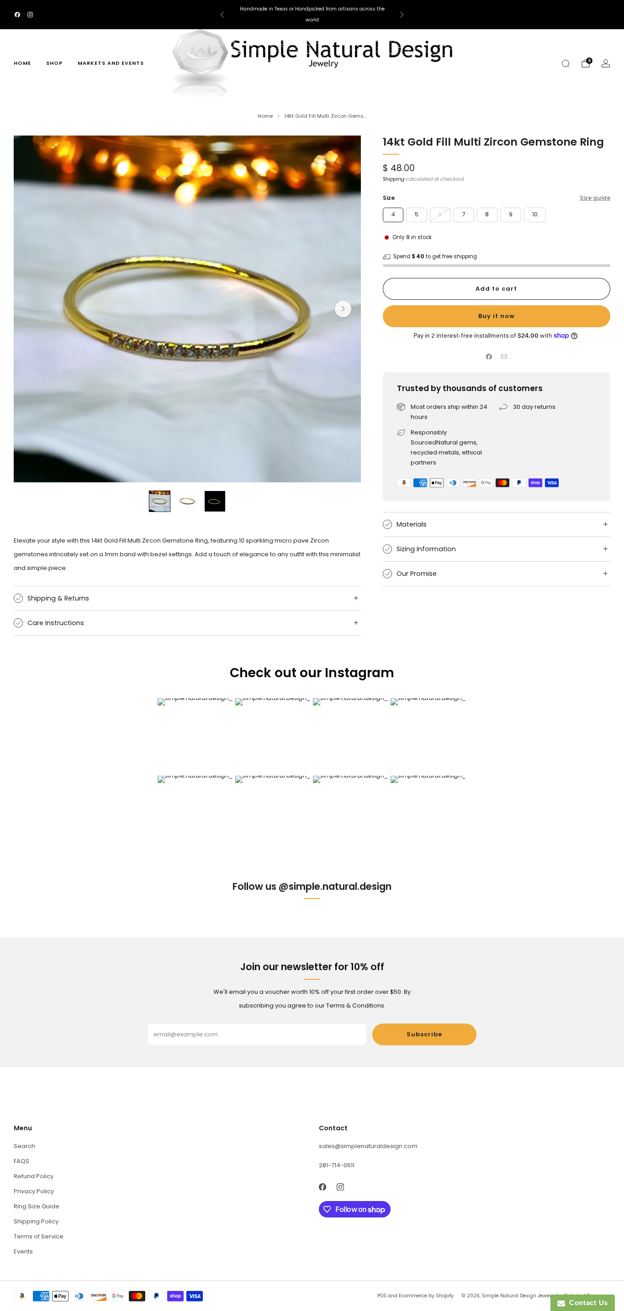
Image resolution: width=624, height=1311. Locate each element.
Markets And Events (111, 63)
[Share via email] (503, 356)
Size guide (595, 198)
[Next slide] (343, 309)
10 (535, 214)
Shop (54, 63)
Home (22, 63)
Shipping (393, 179)
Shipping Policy (36, 1221)
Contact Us (586, 1302)
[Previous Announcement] (222, 15)
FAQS (21, 1161)
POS (381, 1295)
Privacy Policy (34, 1191)
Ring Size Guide (36, 1206)
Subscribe (424, 1034)
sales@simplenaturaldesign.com (368, 1146)
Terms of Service (38, 1236)
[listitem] (312, 14)
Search (24, 1146)
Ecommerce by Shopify (426, 1295)
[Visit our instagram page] (30, 14)
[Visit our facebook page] (17, 14)
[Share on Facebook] (489, 356)
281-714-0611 (336, 1165)
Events (23, 1251)
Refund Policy (33, 1176)
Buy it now (496, 316)
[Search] (565, 63)
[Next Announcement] (402, 15)
